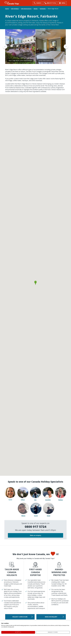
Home (7, 8)
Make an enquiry (35, 535)
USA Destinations (26, 8)
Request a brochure (19, 617)
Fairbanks (43, 8)
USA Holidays (15, 8)
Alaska (36, 8)
